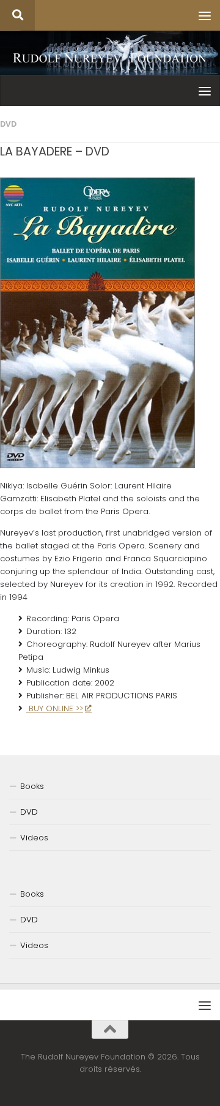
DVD (8, 124)
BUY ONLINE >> (54, 708)
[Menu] (204, 15)
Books (32, 786)
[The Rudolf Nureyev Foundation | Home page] (110, 59)
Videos (34, 837)
